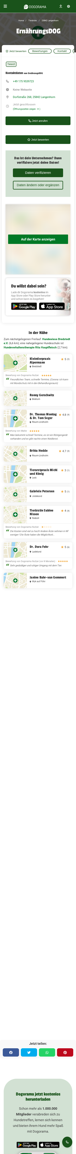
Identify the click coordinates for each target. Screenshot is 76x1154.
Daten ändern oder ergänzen (38, 185)
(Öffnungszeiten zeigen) (26, 109)
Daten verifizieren (38, 173)
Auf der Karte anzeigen (38, 239)
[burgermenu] (5, 6)
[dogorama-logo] (35, 6)
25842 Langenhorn (49, 20)
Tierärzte (32, 20)
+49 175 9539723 (23, 81)
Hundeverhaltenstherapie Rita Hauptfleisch (30, 347)
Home (21, 20)
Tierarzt (11, 64)
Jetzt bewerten (17, 51)
